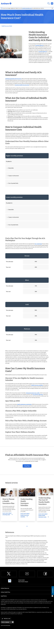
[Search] (32, 3)
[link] (6, 3)
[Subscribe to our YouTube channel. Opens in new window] (27, 573)
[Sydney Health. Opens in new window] (9, 581)
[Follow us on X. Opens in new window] (8, 573)
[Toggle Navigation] (52, 3)
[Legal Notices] (52, 596)
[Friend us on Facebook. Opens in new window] (45, 573)
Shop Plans (27, 466)
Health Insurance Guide (6, 26)
